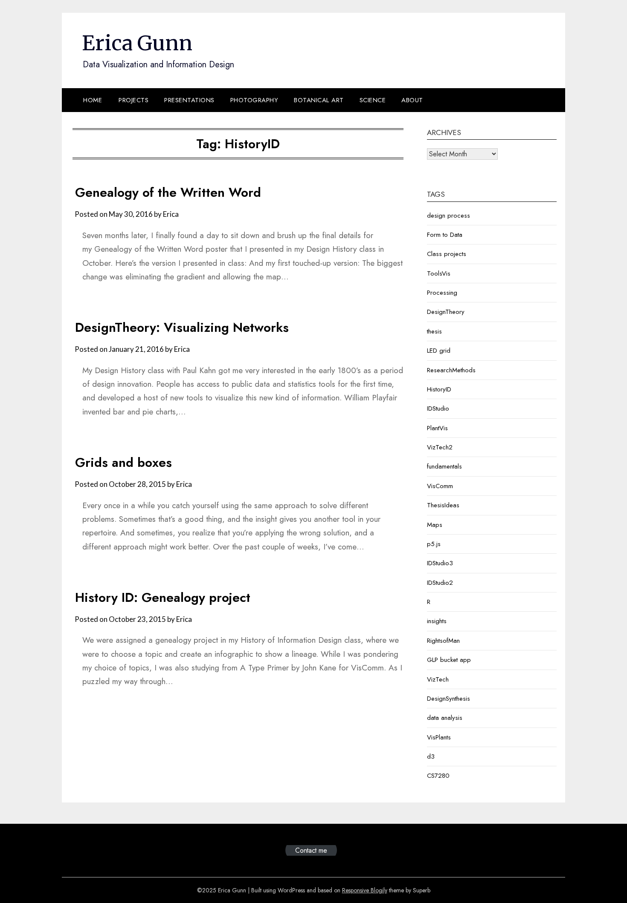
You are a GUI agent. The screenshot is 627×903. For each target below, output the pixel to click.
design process (448, 215)
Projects (133, 100)
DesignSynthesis (448, 698)
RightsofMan (443, 640)
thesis (434, 331)
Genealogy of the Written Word (168, 192)
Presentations (189, 100)
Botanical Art (319, 100)
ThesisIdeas (443, 505)
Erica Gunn (137, 43)
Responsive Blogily (364, 890)
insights (437, 621)
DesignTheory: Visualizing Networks (182, 327)
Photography (254, 100)
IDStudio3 (440, 563)
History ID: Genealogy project (162, 597)
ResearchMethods (451, 370)
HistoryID (439, 389)
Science (373, 100)
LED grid (438, 350)
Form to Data (444, 234)
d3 (431, 756)
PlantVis (437, 428)
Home (92, 100)
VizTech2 (440, 447)
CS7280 (438, 775)
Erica (171, 214)
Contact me (311, 850)
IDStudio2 (440, 582)
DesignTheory (445, 311)
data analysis (444, 717)
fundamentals (444, 466)
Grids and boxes (123, 462)
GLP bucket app (449, 659)
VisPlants (439, 737)
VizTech (438, 679)
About (412, 100)
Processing (442, 292)
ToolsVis (438, 273)
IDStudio (438, 408)
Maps (434, 524)
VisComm (440, 486)
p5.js (434, 544)
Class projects (446, 254)
